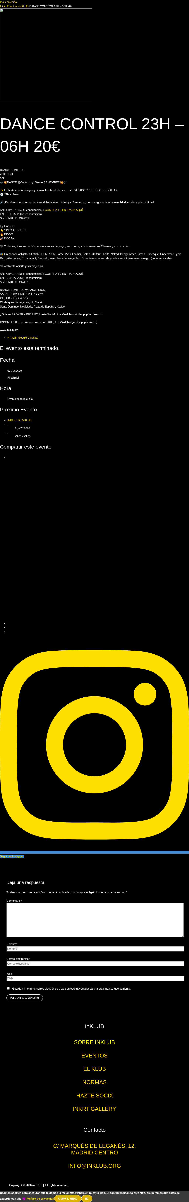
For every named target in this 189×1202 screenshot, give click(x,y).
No (86, 1198)
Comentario (14, 900)
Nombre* (11, 944)
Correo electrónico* (18, 958)
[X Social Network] (98, 623)
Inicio (3, 6)
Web (9, 973)
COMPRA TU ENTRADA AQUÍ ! (64, 209)
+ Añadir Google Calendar (22, 337)
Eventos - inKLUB (18, 6)
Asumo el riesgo (67, 1198)
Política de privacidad (40, 1198)
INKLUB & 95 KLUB (19, 420)
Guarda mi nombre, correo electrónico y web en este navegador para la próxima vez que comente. (71, 988)
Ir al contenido (8, 2)
